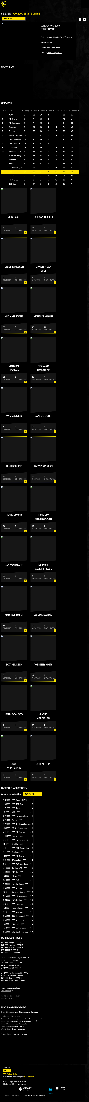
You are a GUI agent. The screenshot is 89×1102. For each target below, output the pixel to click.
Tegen (74, 110)
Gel (50, 110)
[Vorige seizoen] (80, 20)
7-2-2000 (6, 876)
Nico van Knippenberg (9, 1019)
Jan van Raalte (14, 565)
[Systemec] (50, 1093)
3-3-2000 (6, 892)
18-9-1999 (6, 820)
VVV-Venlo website (10, 1074)
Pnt (35, 110)
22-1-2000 (6, 868)
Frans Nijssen (6, 1034)
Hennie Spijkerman (54, 53)
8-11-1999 (6, 844)
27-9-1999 (6, 824)
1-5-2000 (6, 924)
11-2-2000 (6, 880)
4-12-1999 (6, 856)
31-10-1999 (7, 840)
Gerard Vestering (7, 1024)
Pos (4, 110)
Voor (66, 110)
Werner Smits (43, 664)
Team (12, 110)
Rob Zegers (43, 764)
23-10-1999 (7, 836)
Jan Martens (14, 515)
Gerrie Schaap (43, 614)
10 (2, 151)
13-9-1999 (6, 816)
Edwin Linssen (43, 465)
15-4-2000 (6, 916)
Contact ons (29, 1077)
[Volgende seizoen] (84, 20)
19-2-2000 (6, 884)
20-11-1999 (6, 848)
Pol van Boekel (43, 217)
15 (3, 172)
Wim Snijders (6, 1029)
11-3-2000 (6, 896)
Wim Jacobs (14, 415)
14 (2, 168)
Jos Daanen (5, 1016)
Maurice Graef (59, 37)
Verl (58, 110)
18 (2, 184)
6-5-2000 (6, 928)
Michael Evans (14, 316)
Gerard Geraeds (7, 1012)
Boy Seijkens (14, 664)
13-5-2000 (6, 932)
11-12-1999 (6, 860)
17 (2, 180)
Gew (43, 110)
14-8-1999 (6, 800)
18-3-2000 (6, 900)
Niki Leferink (14, 465)
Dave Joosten (43, 415)
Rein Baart (14, 217)
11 (2, 156)
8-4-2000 (6, 912)
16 (2, 176)
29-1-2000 (6, 872)
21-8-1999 (6, 804)
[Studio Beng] (60, 1089)
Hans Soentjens (7, 1026)
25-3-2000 (6, 904)
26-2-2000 (6, 888)
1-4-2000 (6, 908)
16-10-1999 (7, 832)
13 (2, 164)
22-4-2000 (6, 920)
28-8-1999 (6, 808)
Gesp (27, 110)
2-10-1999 (6, 828)
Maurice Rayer (14, 614)
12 (2, 160)
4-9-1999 (6, 812)
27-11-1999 (6, 852)
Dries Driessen (14, 266)
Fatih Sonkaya (14, 714)
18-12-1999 (6, 864)
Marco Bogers (6, 1021)
